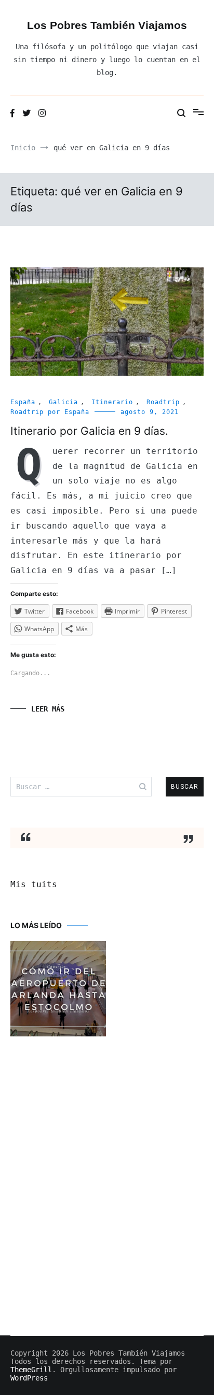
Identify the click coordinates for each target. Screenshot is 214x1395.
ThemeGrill (31, 1369)
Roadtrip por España (49, 412)
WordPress (29, 1378)
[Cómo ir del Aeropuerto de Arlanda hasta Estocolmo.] (58, 989)
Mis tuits (33, 884)
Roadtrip (163, 402)
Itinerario (112, 402)
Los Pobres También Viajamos (107, 25)
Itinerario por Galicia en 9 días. (89, 430)
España (22, 402)
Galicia (63, 402)
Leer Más (47, 709)
